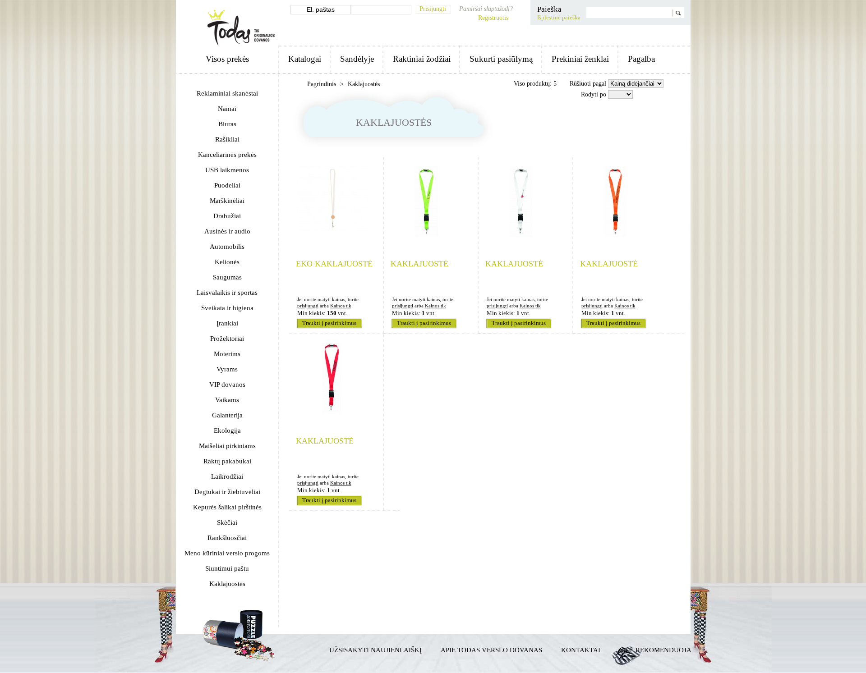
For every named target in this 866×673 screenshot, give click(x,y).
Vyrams (227, 369)
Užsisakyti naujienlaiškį (375, 650)
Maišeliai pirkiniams (227, 445)
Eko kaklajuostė (334, 263)
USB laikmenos (227, 170)
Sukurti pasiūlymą (501, 59)
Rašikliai (227, 139)
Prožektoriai (227, 338)
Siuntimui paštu (227, 568)
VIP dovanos (227, 384)
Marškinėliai (227, 200)
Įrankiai (227, 323)
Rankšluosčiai (227, 537)
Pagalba (641, 59)
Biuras (227, 124)
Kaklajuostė (419, 263)
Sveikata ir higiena (227, 307)
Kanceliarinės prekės (227, 154)
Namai (227, 108)
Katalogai (304, 59)
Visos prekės (227, 59)
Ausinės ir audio (227, 231)
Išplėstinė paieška (558, 17)
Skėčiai (227, 522)
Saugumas (227, 277)
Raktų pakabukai (227, 461)
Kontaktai (580, 650)
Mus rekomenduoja (655, 650)
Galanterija (227, 415)
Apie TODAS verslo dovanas (491, 650)
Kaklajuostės (227, 583)
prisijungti (307, 305)
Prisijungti (432, 8)
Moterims (227, 353)
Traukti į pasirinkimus (329, 323)
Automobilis (227, 246)
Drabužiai (227, 216)
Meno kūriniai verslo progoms (227, 553)
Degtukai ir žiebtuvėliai (227, 491)
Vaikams (227, 399)
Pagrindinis (322, 84)
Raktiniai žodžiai (422, 59)
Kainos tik (340, 305)
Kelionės (227, 262)
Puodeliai (227, 185)
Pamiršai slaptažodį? (486, 8)
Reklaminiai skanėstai (227, 93)
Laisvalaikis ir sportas (227, 292)
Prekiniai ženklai (580, 59)
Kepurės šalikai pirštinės (227, 507)
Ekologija (227, 430)
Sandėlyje (357, 59)
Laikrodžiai (227, 476)
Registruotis (493, 17)
